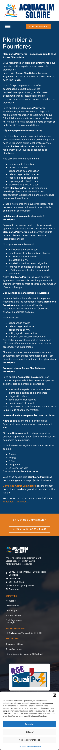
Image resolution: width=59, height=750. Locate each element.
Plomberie (11, 600)
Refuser (29, 732)
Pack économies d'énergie (14, 621)
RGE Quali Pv (29, 677)
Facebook (8, 501)
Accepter (29, 724)
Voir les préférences (29, 739)
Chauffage (11, 610)
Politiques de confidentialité (29, 746)
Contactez (19, 485)
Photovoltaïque (13, 615)
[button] (54, 695)
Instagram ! (22, 501)
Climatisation (12, 605)
